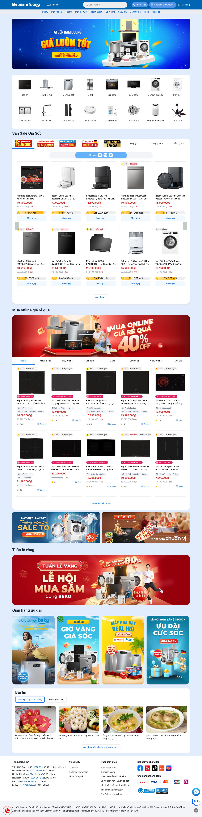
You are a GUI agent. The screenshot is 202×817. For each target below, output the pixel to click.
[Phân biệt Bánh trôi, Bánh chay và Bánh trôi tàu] (79, 719)
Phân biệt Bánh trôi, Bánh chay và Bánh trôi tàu (79, 737)
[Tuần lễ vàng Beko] (101, 580)
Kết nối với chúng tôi (148, 762)
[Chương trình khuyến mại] (101, 68)
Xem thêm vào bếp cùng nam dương (99, 747)
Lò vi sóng (110, 12)
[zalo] (196, 802)
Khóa (146, 12)
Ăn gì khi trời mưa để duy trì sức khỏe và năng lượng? (121, 737)
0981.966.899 (29, 785)
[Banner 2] (146, 527)
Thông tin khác (109, 762)
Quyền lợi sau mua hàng (112, 794)
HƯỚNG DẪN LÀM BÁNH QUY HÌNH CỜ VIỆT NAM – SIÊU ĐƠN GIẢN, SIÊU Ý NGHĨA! (35, 737)
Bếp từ (45, 12)
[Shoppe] (162, 768)
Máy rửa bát (57, 12)
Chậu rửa (122, 12)
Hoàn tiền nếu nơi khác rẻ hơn (114, 776)
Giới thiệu (73, 767)
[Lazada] (169, 768)
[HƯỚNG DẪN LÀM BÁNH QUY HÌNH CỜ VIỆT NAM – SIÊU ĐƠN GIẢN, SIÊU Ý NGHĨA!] (35, 719)
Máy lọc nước (81, 12)
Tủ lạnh (69, 12)
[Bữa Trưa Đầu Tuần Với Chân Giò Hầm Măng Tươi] (166, 719)
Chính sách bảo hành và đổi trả (115, 785)
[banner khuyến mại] (56, 527)
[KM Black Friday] (78, 650)
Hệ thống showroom (163, 5)
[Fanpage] (140, 768)
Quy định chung (108, 772)
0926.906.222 (37, 778)
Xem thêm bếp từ (100, 503)
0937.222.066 (35, 770)
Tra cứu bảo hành (109, 767)
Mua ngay (31, 218)
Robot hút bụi (97, 12)
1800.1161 (141, 5)
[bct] (146, 793)
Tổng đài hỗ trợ (20, 762)
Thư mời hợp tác (76, 776)
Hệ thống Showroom (78, 772)
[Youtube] (147, 768)
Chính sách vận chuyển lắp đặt (115, 781)
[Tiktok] (154, 768)
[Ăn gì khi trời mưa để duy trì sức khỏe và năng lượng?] (123, 719)
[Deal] (167, 650)
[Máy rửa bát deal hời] (123, 650)
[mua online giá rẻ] (101, 336)
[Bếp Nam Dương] (26, 5)
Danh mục (54, 5)
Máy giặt (156, 12)
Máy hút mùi (135, 12)
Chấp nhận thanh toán (149, 775)
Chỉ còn (93, 155)
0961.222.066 (36, 774)
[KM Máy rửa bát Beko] (33, 650)
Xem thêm (99, 297)
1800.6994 (29, 781)
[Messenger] (196, 792)
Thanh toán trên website (112, 790)
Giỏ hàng (185, 5)
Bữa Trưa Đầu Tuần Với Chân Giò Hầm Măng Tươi (163, 737)
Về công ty (74, 762)
